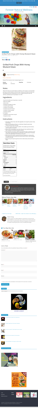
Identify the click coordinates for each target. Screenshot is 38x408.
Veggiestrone (16, 238)
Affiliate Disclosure (4, 396)
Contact (12, 394)
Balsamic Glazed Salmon (4, 205)
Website (2, 276)
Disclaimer (3, 394)
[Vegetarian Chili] (7, 230)
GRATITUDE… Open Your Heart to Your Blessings (26, 213)
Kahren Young (11, 55)
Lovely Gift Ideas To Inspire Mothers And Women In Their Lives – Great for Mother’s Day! (26, 206)
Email (2, 270)
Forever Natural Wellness (19, 9)
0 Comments (16, 55)
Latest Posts (14, 181)
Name (2, 264)
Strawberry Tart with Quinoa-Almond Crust (15, 205)
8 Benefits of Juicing (20, 205)
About (12, 392)
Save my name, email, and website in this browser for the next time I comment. (17, 281)
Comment (3, 250)
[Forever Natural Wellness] (2, 26)
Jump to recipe (4, 57)
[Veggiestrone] (19, 230)
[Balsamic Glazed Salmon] (29, 230)
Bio (7, 181)
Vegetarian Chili (5, 239)
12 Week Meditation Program (30, 205)
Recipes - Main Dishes (7, 77)
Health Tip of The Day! (6, 213)
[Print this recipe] (3, 70)
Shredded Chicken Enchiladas (8, 205)
